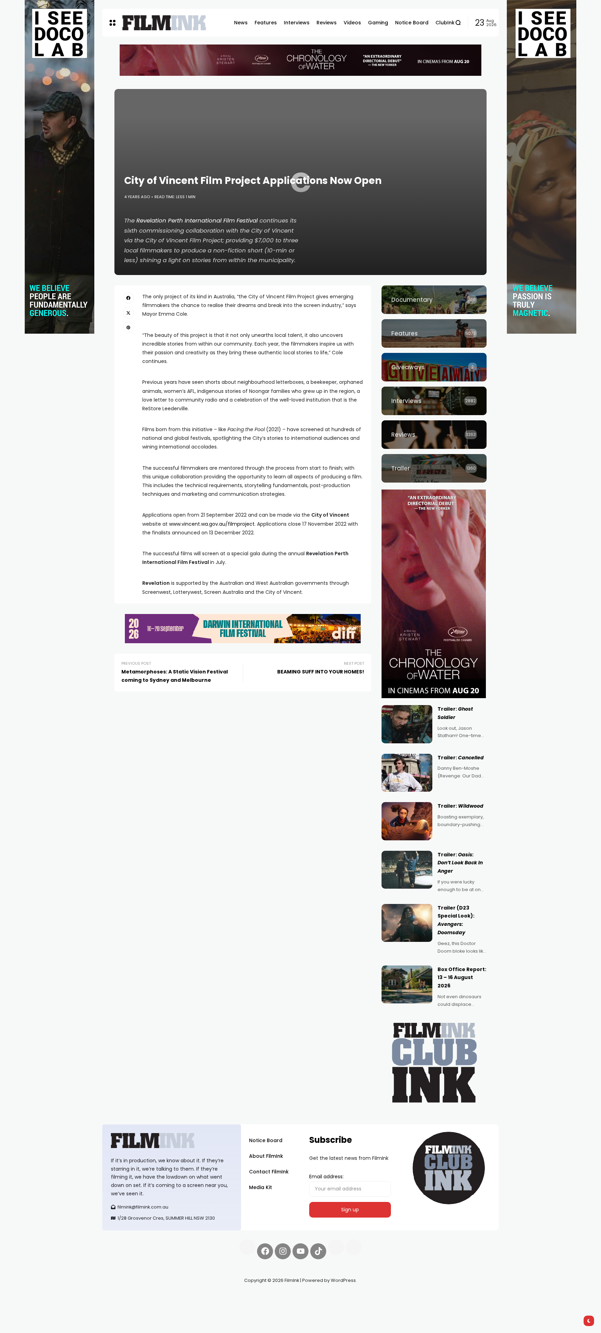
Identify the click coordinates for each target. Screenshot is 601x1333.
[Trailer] (434, 468)
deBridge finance (123, 1305)
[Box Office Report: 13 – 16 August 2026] (407, 985)
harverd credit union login (176, 1305)
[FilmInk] (164, 22)
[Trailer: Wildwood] (407, 821)
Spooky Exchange (196, 1296)
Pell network (159, 1296)
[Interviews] (434, 401)
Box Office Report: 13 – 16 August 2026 (462, 977)
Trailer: (461, 757)
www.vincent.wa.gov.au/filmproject (212, 523)
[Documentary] (434, 299)
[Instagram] (283, 1251)
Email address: (326, 1176)
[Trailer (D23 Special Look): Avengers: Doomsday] (407, 923)
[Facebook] (265, 1251)
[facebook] (128, 298)
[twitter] (128, 312)
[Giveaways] (434, 367)
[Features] (434, 333)
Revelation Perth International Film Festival (197, 220)
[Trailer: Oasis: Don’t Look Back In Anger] (407, 870)
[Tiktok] (318, 1251)
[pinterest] (128, 327)
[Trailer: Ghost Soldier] (407, 724)
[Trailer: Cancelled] (407, 773)
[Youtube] (300, 1251)
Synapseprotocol (122, 1296)
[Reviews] (434, 434)
